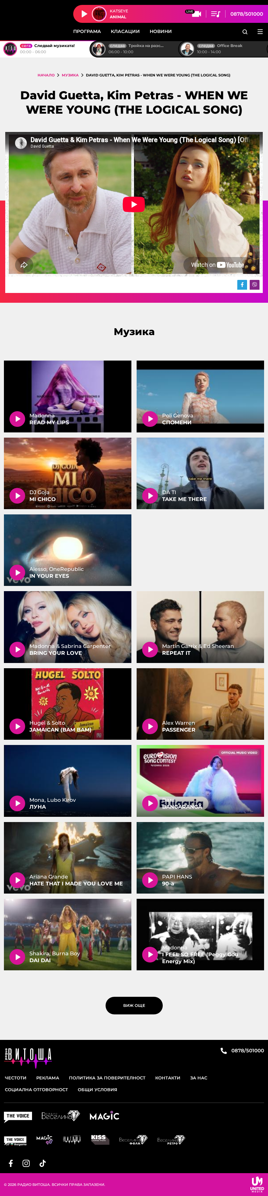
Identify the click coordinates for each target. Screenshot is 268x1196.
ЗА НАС (198, 1077)
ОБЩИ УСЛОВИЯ (97, 1089)
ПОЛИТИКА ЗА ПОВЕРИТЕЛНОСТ (107, 1077)
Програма (87, 31)
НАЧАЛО (46, 75)
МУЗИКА (70, 75)
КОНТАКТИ (167, 1077)
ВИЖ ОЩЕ (134, 1005)
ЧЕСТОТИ (15, 1077)
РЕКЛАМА (47, 1077)
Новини (161, 31)
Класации (125, 31)
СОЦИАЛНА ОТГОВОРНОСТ (36, 1089)
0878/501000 (246, 14)
